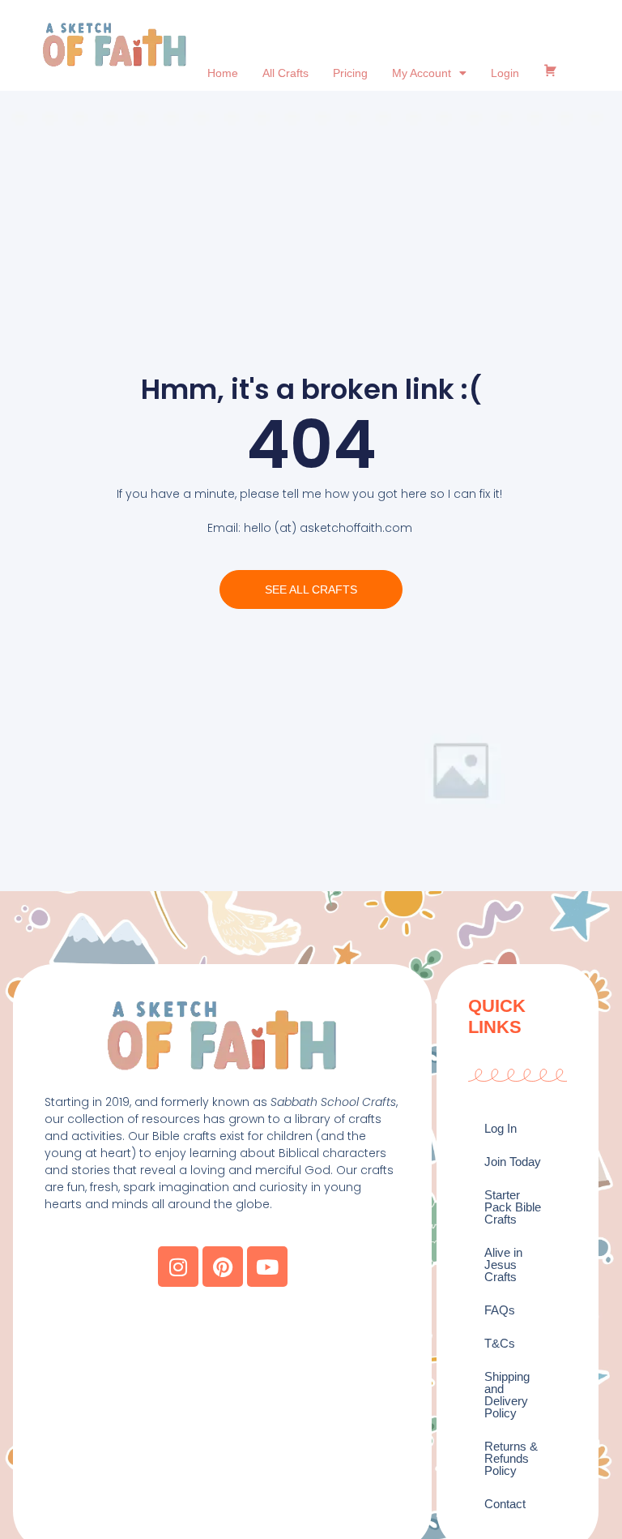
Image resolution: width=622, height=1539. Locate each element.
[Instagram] (178, 1266)
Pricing (350, 72)
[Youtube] (267, 1266)
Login (505, 72)
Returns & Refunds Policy (511, 1458)
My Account (421, 72)
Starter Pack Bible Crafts (512, 1207)
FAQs (499, 1310)
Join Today (512, 1161)
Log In (500, 1128)
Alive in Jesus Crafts (503, 1264)
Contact (505, 1504)
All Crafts (285, 72)
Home (222, 72)
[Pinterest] (222, 1266)
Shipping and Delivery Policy (507, 1395)
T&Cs (499, 1343)
